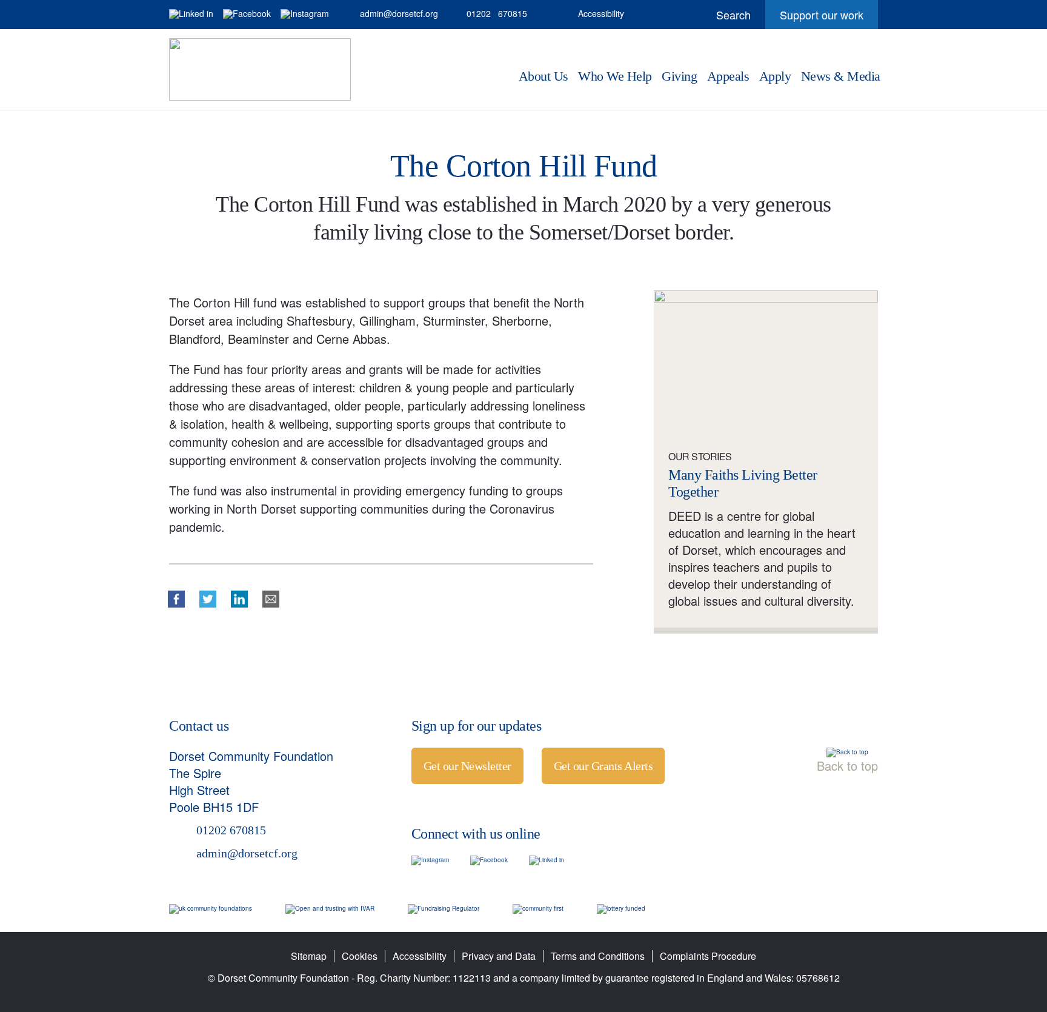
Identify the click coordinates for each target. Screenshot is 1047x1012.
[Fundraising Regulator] (443, 908)
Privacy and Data (499, 956)
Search (723, 14)
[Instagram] (305, 14)
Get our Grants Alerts (603, 765)
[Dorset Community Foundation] (260, 69)
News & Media (840, 77)
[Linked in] (191, 14)
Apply (775, 77)
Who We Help (615, 77)
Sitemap (309, 956)
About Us (543, 77)
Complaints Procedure (708, 956)
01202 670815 (489, 14)
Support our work (814, 18)
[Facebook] (247, 14)
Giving (679, 77)
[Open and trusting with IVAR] (329, 908)
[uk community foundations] (210, 908)
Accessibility (601, 13)
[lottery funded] (621, 908)
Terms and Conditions (598, 956)
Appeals (728, 77)
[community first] (538, 908)
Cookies (359, 956)
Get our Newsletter (467, 765)
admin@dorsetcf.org (391, 14)
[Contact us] (552, 14)
